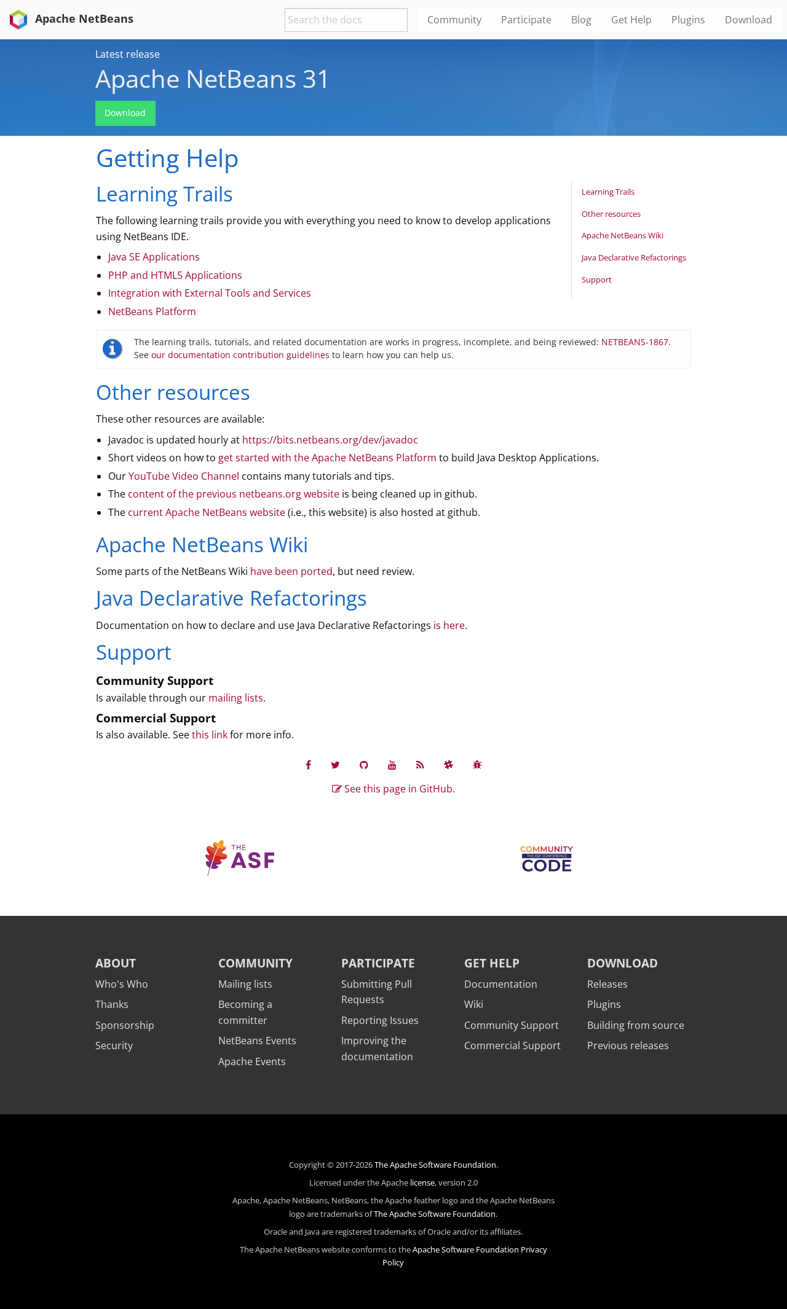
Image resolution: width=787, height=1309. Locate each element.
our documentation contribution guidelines (240, 355)
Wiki (473, 1004)
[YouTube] (392, 764)
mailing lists (235, 698)
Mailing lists (245, 984)
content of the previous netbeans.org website (233, 494)
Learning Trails (608, 191)
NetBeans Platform (152, 311)
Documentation (500, 984)
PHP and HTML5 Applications (175, 275)
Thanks (112, 1004)
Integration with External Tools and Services (209, 293)
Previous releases (628, 1045)
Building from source (635, 1025)
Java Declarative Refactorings (634, 257)
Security (114, 1045)
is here (449, 625)
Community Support (511, 1025)
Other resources (611, 213)
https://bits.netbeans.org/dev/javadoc (330, 440)
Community (255, 963)
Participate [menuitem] (526, 19)
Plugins (604, 1004)
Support (597, 279)
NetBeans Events (257, 1040)
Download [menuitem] (748, 19)
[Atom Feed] (420, 764)
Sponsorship (124, 1025)
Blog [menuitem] (581, 19)
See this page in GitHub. (398, 788)
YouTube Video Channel (184, 476)
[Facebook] (308, 764)
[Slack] (448, 764)
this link (209, 734)
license (422, 1182)
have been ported (291, 571)
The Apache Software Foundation (435, 1164)
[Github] (364, 764)
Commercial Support (512, 1045)
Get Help (492, 963)
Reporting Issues (380, 1020)
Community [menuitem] (454, 19)
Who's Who (121, 984)
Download (125, 113)
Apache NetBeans (82, 18)
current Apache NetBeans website (206, 512)
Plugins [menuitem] (688, 19)
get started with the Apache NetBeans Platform (327, 457)
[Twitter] (335, 764)
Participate (378, 963)
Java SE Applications (154, 257)
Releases (607, 984)
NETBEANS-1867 (634, 342)
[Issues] (477, 764)
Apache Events (252, 1061)
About (115, 963)
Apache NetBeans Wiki (622, 235)
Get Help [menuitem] (631, 19)
